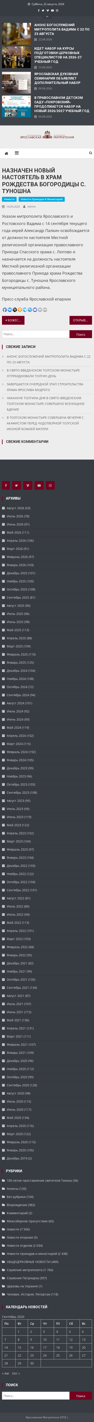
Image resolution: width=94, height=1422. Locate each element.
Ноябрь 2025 (16, 581)
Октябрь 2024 (17, 687)
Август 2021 (15, 996)
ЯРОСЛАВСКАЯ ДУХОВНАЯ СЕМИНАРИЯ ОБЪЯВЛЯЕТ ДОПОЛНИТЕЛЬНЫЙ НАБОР (57, 78)
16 (32, 1347)
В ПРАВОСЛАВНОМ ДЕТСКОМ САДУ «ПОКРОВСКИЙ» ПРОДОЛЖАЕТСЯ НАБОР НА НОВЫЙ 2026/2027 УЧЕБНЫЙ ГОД (61, 104)
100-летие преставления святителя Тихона (39, 1180)
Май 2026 (14, 532)
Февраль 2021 (17, 1044)
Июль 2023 (15, 809)
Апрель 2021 (16, 1028)
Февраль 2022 (17, 947)
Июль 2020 (15, 1101)
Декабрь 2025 (17, 573)
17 (45, 1347)
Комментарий (17, 1213)
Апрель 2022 (16, 931)
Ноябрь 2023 (16, 776)
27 (83, 1355)
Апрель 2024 (16, 736)
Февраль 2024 (17, 752)
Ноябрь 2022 (16, 874)
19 (71, 1347)
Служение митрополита (25, 1270)
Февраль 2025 (17, 654)
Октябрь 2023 (17, 784)
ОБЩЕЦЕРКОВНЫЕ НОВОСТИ (28, 1262)
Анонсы (12, 1189)
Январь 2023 (16, 857)
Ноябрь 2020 (16, 1069)
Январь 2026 (16, 565)
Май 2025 (14, 630)
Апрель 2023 (16, 833)
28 (6, 1363)
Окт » (16, 1373)
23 (32, 1355)
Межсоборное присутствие (27, 1221)
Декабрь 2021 (17, 963)
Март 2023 (15, 841)
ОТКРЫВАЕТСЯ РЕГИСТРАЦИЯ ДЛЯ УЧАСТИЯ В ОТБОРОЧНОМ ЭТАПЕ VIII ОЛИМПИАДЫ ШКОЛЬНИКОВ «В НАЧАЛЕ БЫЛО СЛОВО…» (82, 320)
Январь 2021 (16, 1053)
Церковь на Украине (22, 1286)
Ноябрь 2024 (16, 679)
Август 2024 (15, 703)
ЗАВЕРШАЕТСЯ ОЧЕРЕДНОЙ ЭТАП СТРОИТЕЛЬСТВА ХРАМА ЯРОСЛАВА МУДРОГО (45, 387)
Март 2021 (15, 1036)
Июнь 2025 (15, 622)
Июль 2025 (15, 614)
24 (45, 1355)
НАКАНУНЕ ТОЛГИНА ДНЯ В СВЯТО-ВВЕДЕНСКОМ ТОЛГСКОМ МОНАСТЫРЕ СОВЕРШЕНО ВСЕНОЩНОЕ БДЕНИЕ (46, 403)
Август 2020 (15, 1093)
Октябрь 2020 (17, 1077)
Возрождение (17, 1205)
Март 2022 (15, 939)
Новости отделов (19, 1245)
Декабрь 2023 (17, 768)
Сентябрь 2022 (18, 890)
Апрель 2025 (16, 638)
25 (58, 1355)
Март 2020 (15, 1134)
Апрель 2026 (16, 540)
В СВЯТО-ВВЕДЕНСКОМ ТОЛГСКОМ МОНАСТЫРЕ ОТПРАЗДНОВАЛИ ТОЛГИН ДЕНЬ (43, 373)
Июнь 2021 (15, 1012)
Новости (9, 199)
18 (58, 1347)
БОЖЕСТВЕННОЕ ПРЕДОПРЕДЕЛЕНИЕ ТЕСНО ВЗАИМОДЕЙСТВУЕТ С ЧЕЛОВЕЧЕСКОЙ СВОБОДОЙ (16, 320)
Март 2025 (15, 646)
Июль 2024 (15, 711)
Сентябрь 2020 (18, 1085)
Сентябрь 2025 (18, 597)
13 (83, 1339)
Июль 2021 (15, 1004)
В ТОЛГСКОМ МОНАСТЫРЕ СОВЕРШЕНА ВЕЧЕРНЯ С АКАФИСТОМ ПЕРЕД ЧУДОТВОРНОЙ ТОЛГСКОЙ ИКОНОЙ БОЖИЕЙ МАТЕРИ (45, 423)
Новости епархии (20, 1237)
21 (6, 1355)
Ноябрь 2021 (16, 971)
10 (45, 1339)
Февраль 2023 (17, 849)
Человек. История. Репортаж (28, 1294)
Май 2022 (14, 922)
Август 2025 (15, 605)
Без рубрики (16, 1197)
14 (6, 1347)
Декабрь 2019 (17, 1158)
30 (32, 1363)
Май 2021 (14, 1020)
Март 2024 (15, 744)
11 (58, 1339)
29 (19, 1363)
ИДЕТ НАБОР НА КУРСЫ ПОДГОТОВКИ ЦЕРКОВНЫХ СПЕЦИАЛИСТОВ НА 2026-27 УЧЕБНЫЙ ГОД (58, 55)
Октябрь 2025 (17, 589)
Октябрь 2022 (17, 882)
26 (71, 1355)
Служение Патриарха (23, 1278)
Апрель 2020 (16, 1126)
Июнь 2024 (15, 719)
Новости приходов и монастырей (42, 199)
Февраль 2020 (17, 1142)
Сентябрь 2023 (18, 792)
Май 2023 (14, 825)
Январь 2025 (16, 662)
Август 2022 (15, 898)
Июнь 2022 (15, 914)
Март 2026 (15, 549)
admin (31, 206)
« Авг (5, 1373)
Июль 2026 (15, 516)
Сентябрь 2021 (18, 987)
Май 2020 (14, 1118)
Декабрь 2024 (17, 670)
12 (71, 1339)
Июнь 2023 (15, 817)
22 (19, 1355)
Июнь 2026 (15, 524)
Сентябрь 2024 (18, 695)
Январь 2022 (16, 955)
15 (19, 1347)
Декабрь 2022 (17, 866)
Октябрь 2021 (17, 979)
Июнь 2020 (15, 1109)
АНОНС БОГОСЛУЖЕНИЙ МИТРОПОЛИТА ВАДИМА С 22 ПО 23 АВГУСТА (62, 29)
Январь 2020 (16, 1150)
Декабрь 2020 (17, 1061)
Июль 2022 (15, 906)
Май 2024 (14, 727)
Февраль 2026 (17, 557)
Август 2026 (15, 508)
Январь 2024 (16, 760)
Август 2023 (15, 801)
